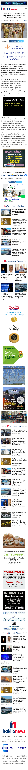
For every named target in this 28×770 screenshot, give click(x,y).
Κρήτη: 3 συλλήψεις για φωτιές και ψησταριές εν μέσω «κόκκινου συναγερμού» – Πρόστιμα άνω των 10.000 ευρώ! (19, 231)
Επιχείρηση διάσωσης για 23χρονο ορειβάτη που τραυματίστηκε (19, 514)
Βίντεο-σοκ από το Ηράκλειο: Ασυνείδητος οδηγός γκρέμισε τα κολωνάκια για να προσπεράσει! (19, 700)
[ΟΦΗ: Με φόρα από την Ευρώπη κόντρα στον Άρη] (6, 432)
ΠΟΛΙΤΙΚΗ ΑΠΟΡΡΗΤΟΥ (16, 739)
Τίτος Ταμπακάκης (18, 178)
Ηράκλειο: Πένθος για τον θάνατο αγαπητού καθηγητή (19, 647)
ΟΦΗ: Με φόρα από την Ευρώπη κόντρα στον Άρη (19, 430)
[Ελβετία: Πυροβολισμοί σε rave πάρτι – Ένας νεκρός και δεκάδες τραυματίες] (6, 523)
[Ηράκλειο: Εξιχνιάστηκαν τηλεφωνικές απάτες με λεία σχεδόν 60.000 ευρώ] (7, 287)
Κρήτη (25, 20)
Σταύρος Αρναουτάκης (8, 178)
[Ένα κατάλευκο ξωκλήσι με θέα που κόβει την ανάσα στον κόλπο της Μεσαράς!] (6, 212)
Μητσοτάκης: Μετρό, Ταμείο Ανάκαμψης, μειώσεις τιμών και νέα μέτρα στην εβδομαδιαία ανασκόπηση (19, 441)
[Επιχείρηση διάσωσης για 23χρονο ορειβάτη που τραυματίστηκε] (6, 515)
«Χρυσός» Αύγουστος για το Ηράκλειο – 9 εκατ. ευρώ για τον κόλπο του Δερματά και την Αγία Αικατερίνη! (19, 252)
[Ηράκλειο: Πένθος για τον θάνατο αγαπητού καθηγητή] (6, 648)
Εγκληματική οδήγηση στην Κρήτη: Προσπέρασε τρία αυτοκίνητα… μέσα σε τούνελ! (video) (19, 221)
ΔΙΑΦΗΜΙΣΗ (22, 741)
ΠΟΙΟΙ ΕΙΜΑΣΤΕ (17, 737)
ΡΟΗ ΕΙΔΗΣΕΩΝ (6, 737)
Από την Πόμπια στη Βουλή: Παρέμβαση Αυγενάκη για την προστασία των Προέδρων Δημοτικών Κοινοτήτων (13, 503)
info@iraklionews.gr (18, 760)
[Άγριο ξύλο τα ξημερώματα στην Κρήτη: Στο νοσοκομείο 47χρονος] (6, 242)
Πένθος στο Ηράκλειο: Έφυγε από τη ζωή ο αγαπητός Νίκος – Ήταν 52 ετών (19, 639)
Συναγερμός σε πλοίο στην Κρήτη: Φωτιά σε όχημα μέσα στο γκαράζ (19, 709)
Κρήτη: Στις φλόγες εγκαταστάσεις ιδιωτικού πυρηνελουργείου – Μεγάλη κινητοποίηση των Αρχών (20, 679)
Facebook (20, 175)
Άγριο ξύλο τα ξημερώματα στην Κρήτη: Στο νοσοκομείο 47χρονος (19, 242)
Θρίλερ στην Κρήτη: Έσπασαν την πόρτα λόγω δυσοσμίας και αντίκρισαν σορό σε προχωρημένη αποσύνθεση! (12, 658)
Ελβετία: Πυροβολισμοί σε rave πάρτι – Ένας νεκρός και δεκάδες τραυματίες (19, 522)
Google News (6, 175)
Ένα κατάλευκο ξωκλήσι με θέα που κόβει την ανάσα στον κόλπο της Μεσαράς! (19, 212)
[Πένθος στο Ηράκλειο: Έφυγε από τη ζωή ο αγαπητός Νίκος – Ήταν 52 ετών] (7, 268)
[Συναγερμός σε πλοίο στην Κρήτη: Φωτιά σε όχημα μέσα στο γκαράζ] (21, 287)
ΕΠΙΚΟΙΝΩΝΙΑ (14, 741)
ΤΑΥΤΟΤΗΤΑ (5, 741)
